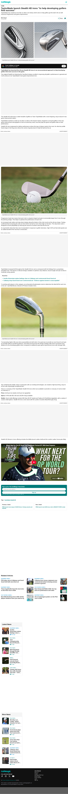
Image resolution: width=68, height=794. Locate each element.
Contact (36, 773)
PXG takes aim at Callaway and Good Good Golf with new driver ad (12, 581)
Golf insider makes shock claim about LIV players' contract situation (15, 761)
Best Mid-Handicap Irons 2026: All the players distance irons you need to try (12, 597)
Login (36, 778)
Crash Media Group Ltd (9, 780)
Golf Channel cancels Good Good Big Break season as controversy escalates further (15, 661)
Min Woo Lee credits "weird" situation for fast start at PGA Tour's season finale (15, 721)
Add (64, 66)
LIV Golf (12, 757)
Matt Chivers (4, 17)
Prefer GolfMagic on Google (12, 65)
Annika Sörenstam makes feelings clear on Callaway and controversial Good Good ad (29, 278)
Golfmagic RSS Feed (39, 775)
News (11, 657)
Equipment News (5, 578)
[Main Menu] (66, 2)
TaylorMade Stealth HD (10, 500)
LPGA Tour (12, 667)
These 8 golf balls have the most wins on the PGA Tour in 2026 (12, 589)
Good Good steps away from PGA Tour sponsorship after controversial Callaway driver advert (15, 731)
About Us (36, 772)
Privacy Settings (38, 777)
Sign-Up (36, 780)
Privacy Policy (27, 494)
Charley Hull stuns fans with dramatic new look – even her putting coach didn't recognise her (15, 671)
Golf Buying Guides (40, 587)
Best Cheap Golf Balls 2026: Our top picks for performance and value (45, 589)
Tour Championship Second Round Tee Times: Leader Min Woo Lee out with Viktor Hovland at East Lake (15, 641)
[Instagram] (6, 776)
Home (2, 6)
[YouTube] (13, 776)
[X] (9, 776)
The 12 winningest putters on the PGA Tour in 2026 (46, 597)
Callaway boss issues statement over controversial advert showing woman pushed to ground (46, 582)
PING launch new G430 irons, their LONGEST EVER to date (50, 507)
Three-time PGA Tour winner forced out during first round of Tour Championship (15, 741)
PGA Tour (12, 638)
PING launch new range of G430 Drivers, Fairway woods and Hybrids (17, 507)
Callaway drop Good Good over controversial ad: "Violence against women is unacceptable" (31, 280)
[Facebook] (2, 776)
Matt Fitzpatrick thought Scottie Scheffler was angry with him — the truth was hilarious (15, 651)
